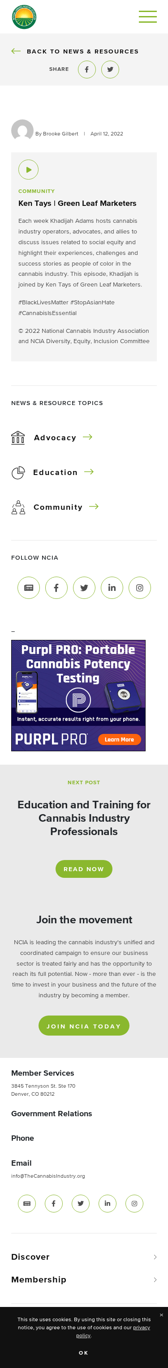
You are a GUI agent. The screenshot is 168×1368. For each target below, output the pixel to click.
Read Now (84, 869)
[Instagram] (140, 588)
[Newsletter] (28, 588)
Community (58, 508)
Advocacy (55, 438)
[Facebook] (56, 588)
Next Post (84, 783)
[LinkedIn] (112, 588)
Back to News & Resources (82, 51)
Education (55, 473)
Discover (30, 1257)
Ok (84, 1353)
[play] (28, 170)
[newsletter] (27, 1203)
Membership (39, 1279)
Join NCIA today (84, 1027)
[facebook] (54, 1203)
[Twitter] (84, 588)
